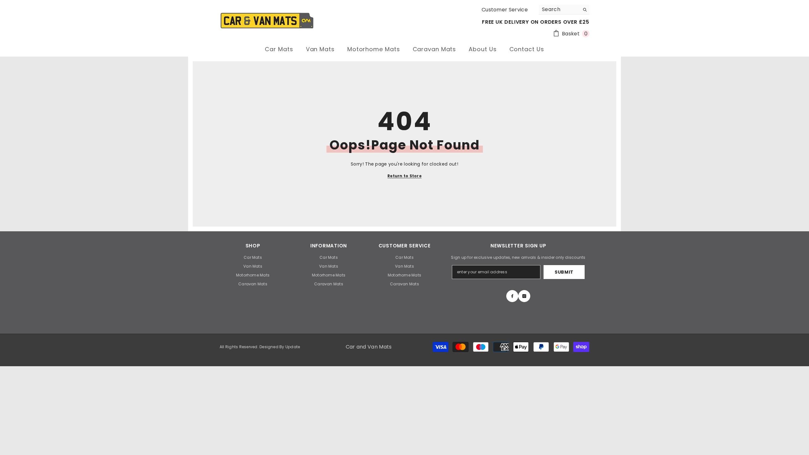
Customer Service (505, 9)
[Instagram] (524, 296)
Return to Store (404, 176)
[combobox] (559, 9)
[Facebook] (512, 296)
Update (292, 346)
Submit (564, 272)
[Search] (564, 10)
